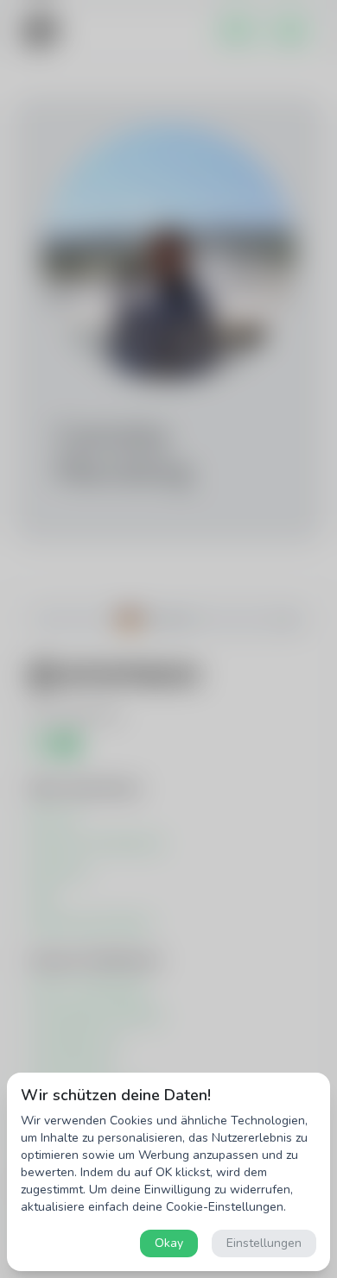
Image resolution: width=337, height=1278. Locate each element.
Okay (169, 1243)
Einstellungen (264, 1243)
